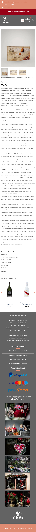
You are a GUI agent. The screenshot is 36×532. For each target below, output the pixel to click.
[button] (22, 20)
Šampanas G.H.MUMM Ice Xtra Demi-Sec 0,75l (26, 303)
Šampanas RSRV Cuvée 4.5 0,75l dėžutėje (9, 303)
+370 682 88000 (21, 323)
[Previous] (4, 48)
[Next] (31, 48)
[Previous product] (6, 81)
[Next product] (2, 81)
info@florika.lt (21, 325)
